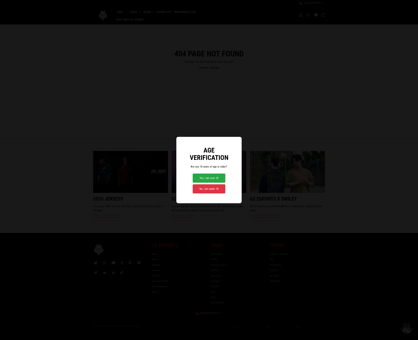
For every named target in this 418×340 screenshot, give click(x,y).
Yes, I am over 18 (209, 178)
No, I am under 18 (209, 188)
